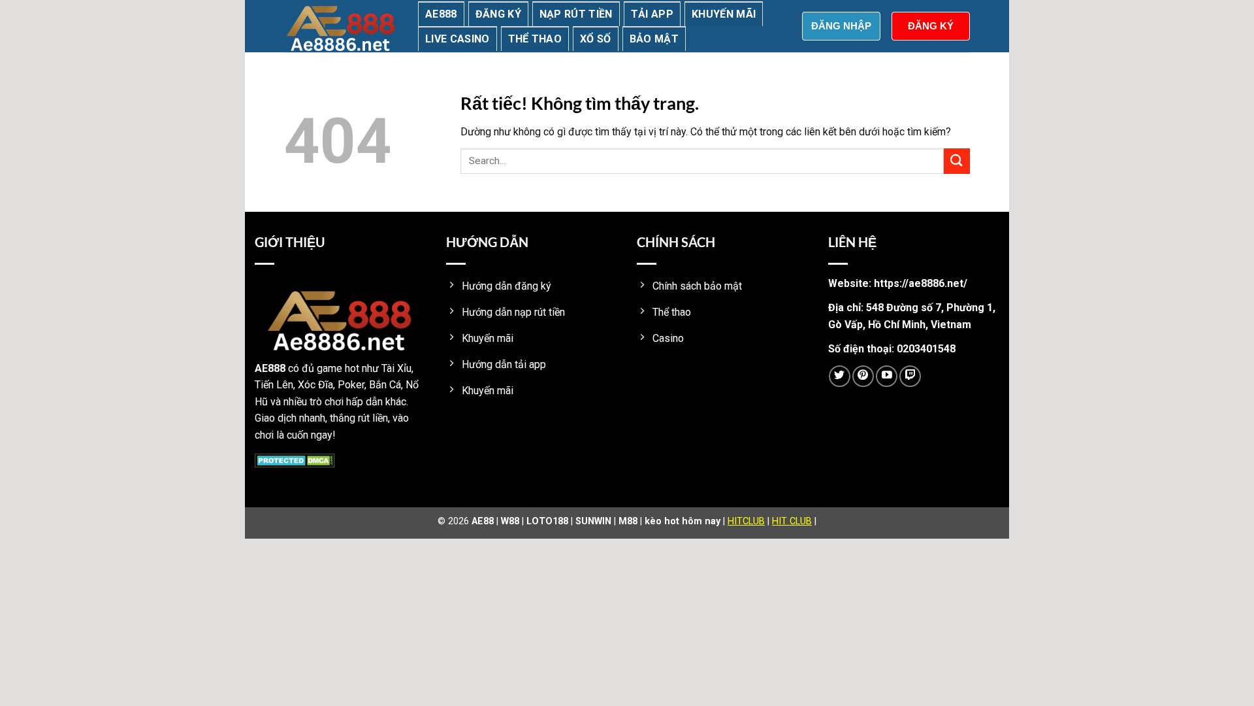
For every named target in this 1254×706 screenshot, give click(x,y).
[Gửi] (957, 161)
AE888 (441, 14)
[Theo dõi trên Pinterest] (863, 376)
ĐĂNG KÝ (931, 25)
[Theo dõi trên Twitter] (839, 376)
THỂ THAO (535, 39)
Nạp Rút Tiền (576, 14)
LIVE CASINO (457, 39)
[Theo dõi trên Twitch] (910, 376)
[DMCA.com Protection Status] (295, 460)
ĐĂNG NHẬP (841, 25)
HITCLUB (746, 521)
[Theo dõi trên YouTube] (886, 376)
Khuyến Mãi (724, 14)
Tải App (652, 14)
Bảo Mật (654, 39)
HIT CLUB (792, 521)
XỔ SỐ (595, 39)
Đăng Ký (498, 14)
